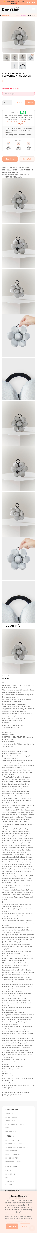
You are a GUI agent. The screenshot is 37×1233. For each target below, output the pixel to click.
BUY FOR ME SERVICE (13, 1140)
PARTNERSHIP (10, 1131)
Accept (12, 1226)
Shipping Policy (27, 159)
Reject (25, 1226)
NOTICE (8, 1170)
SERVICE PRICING (12, 1151)
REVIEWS (8, 1184)
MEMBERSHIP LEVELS (13, 1161)
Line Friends (6, 80)
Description (10, 159)
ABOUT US (9, 1113)
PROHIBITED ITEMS (12, 1158)
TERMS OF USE (11, 1121)
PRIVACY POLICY (11, 1117)
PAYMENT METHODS (12, 1154)
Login (28, 2)
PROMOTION (10, 1174)
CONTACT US (10, 1181)
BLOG (7, 1128)
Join (33, 2)
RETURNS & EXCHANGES (14, 1124)
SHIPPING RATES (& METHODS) (16, 1147)
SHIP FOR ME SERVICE (13, 1144)
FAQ (6, 1177)
